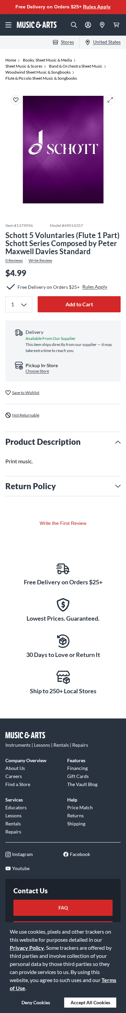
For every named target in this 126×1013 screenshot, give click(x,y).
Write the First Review (63, 523)
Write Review (40, 260)
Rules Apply (97, 6)
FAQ (63, 907)
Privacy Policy (27, 947)
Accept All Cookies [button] (90, 1002)
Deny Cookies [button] (36, 1002)
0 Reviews (14, 260)
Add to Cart (79, 304)
